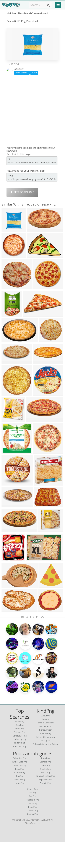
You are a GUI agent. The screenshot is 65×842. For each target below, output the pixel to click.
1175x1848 (8, 314)
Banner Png (32, 814)
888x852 (7, 287)
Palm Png (45, 758)
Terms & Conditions (45, 722)
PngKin (19, 776)
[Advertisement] (32, 110)
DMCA (34, 72)
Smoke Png (45, 769)
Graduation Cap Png (45, 776)
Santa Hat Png (19, 765)
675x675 (32, 559)
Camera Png (45, 761)
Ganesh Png (32, 810)
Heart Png (19, 783)
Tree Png (45, 765)
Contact (45, 719)
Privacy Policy (45, 729)
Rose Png (19, 769)
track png (19, 728)
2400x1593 (33, 255)
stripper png (19, 732)
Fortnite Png (45, 783)
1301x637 (32, 419)
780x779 (7, 483)
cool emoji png (19, 739)
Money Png (32, 789)
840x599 (43, 610)
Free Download (23, 192)
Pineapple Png (32, 799)
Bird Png (32, 796)
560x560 (32, 229)
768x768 (7, 451)
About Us (45, 715)
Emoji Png (32, 803)
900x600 (38, 361)
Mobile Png (20, 779)
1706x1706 (45, 530)
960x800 (7, 340)
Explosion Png (45, 779)
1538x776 (8, 530)
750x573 (7, 229)
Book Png (32, 807)
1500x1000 (8, 505)
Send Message (21, 72)
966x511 (7, 361)
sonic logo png (19, 735)
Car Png (32, 792)
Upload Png (45, 733)
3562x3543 (39, 451)
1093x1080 (8, 419)
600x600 (39, 287)
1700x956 (45, 340)
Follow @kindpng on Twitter (45, 744)
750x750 (38, 393)
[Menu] (58, 5)
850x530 (7, 610)
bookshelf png (19, 746)
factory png (19, 742)
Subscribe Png (19, 758)
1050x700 (8, 585)
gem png (19, 725)
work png (19, 721)
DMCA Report (45, 726)
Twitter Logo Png (19, 761)
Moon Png (45, 772)
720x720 (45, 585)
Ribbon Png (19, 772)
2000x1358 (40, 505)
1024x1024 (8, 559)
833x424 (28, 314)
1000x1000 (8, 255)
